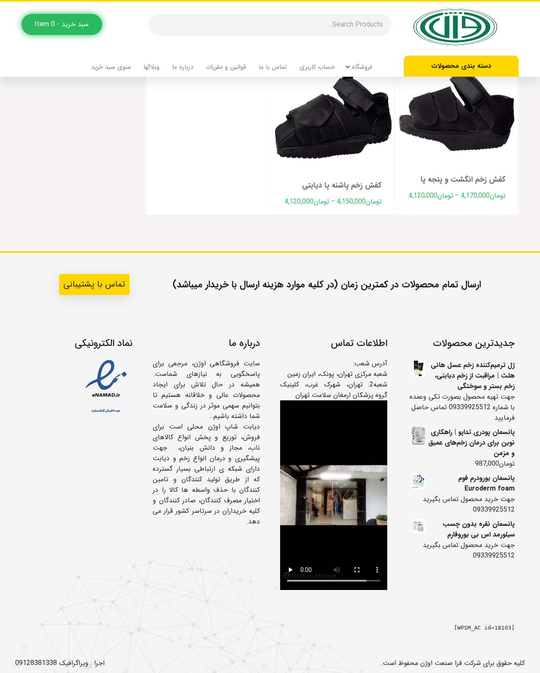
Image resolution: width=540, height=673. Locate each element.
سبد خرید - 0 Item (62, 24)
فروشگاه (362, 67)
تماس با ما (273, 67)
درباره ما (182, 67)
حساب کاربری (317, 67)
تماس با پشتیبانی (94, 284)
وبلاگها (151, 67)
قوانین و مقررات (226, 67)
